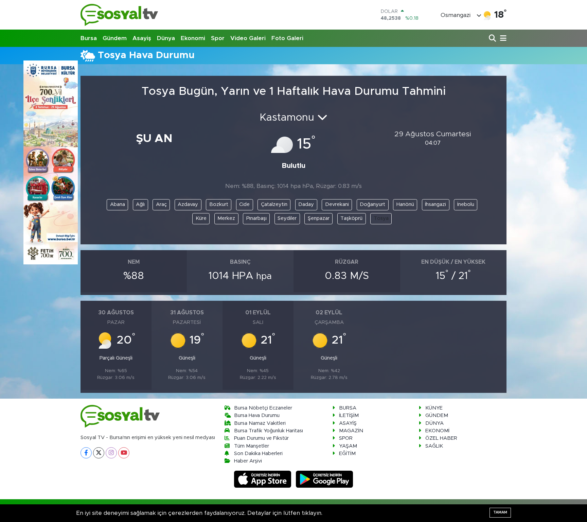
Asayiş (141, 38)
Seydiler (287, 218)
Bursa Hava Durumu (257, 415)
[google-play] (325, 479)
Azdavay (188, 204)
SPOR (346, 438)
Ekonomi (193, 38)
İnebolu (465, 204)
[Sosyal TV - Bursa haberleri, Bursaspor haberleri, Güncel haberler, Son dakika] (120, 14)
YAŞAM (348, 446)
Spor (218, 38)
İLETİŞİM (349, 415)
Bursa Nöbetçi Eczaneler (263, 408)
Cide (244, 204)
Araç (161, 204)
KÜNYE (434, 408)
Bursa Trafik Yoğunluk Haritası (268, 430)
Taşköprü (351, 218)
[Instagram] (111, 452)
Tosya (381, 218)
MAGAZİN (351, 430)
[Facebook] (86, 452)
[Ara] (493, 38)
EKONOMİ (437, 430)
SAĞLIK (434, 446)
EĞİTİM (347, 453)
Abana (117, 204)
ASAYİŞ (348, 423)
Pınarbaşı (256, 218)
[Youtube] (123, 452)
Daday (306, 204)
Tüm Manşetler (251, 446)
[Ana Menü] (502, 38)
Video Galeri (248, 38)
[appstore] (264, 479)
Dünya (166, 38)
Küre (201, 218)
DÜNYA (434, 423)
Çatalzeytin (274, 204)
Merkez (226, 218)
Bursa (89, 38)
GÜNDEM (436, 415)
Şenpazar (319, 218)
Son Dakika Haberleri (258, 453)
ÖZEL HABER (441, 438)
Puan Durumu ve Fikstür (261, 438)
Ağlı (140, 204)
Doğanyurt (372, 204)
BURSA (347, 408)
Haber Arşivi (248, 461)
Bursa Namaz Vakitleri (260, 423)
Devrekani (337, 204)
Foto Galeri (287, 38)
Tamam (500, 512)
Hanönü (405, 204)
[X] (98, 452)
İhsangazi (435, 204)
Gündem (115, 38)
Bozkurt (218, 204)
